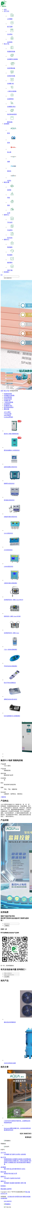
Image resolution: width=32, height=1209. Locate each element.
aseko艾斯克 (7, 415)
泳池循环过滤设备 (9, 395)
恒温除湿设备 (8, 393)
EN (1, 275)
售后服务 (12, 1183)
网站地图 (3, 1189)
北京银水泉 (11, 1196)
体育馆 (6, 1173)
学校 (9, 1173)
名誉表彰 (23, 1154)
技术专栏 (17, 1178)
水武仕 (23, 1168)
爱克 (5, 1168)
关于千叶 (6, 11)
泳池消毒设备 (8, 397)
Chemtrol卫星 (7, 413)
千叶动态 (6, 1178)
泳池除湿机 (4, 1198)
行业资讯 (12, 1178)
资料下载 (23, 1183)
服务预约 (17, 1183)
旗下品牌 (12, 1154)
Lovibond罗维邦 (8, 417)
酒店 (12, 1173)
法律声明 (8, 1189)
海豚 (15, 1168)
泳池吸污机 (7, 400)
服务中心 (6, 239)
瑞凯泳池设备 (27, 1196)
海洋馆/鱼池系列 (8, 407)
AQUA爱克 (7, 412)
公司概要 (6, 1154)
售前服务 (6, 1183)
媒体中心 (6, 214)
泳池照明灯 (7, 404)
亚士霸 (12, 1168)
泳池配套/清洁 (8, 405)
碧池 (8, 1168)
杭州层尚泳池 (18, 1196)
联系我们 (6, 272)
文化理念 (17, 1154)
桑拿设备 (6, 409)
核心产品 (6, 43)
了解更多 (3, 797)
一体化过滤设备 (8, 402)
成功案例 (6, 123)
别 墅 (15, 1173)
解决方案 (6, 182)
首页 (5, 9)
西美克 (19, 1168)
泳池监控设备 (8, 398)
